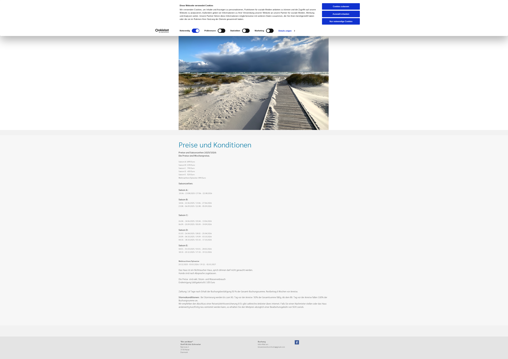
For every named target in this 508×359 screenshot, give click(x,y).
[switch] (221, 31)
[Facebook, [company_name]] (297, 342)
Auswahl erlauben (341, 14)
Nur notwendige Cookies (341, 21)
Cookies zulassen (341, 6)
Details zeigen (285, 31)
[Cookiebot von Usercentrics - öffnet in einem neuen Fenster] (162, 31)
